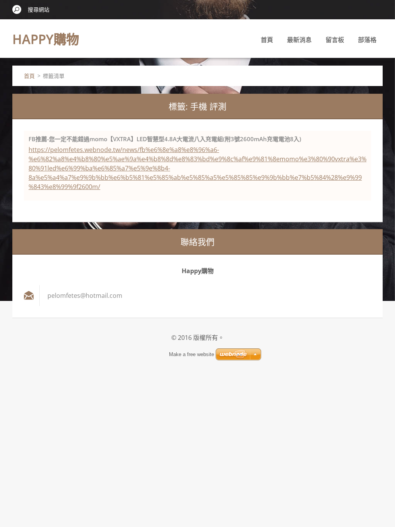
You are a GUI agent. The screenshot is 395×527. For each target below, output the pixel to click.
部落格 (367, 39)
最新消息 (299, 39)
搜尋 (17, 9)
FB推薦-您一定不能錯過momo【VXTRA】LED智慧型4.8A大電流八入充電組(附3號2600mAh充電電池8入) (165, 139)
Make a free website (191, 354)
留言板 (335, 39)
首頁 (267, 39)
